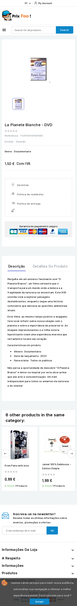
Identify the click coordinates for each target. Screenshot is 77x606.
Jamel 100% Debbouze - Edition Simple (56, 466)
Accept (39, 601)
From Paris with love (17, 465)
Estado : (10, 141)
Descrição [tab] (16, 266)
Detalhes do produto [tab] (50, 266)
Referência (11, 135)
